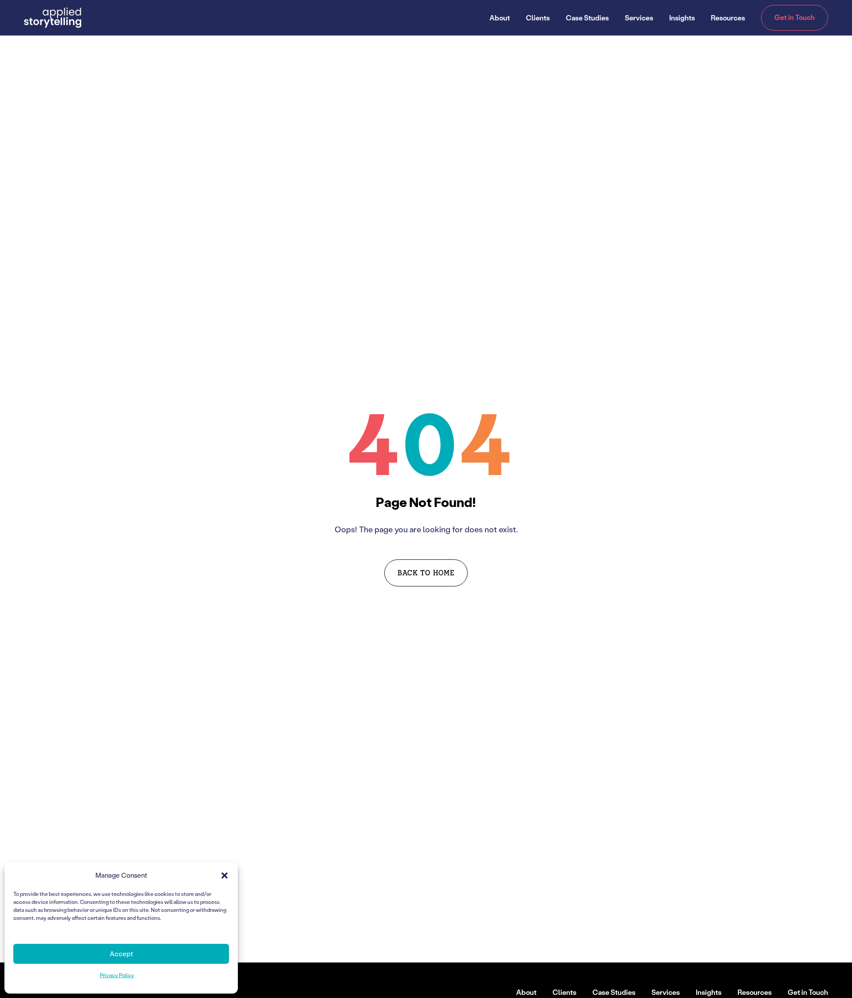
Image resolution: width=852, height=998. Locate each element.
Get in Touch (794, 17)
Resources (728, 17)
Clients (538, 17)
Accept (121, 953)
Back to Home (426, 572)
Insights (682, 17)
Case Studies (587, 17)
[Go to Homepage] (53, 18)
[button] (224, 875)
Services (639, 17)
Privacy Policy (117, 975)
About (499, 17)
